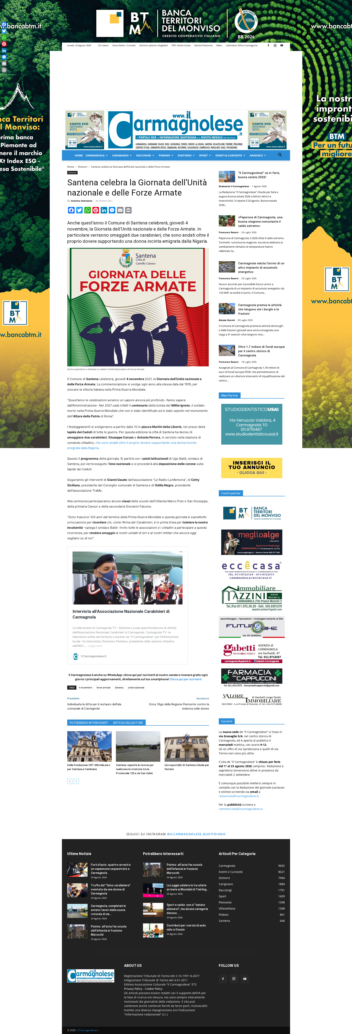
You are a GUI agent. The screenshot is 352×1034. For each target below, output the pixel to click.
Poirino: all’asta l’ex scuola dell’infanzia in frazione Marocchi (108, 930)
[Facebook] (268, 45)
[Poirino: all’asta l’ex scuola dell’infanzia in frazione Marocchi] (77, 931)
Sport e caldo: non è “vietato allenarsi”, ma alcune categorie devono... (187, 909)
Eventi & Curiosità (229, 155)
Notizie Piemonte (203, 45)
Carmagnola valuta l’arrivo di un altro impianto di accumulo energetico (261, 268)
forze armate (103, 687)
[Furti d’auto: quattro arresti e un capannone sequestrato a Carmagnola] (77, 870)
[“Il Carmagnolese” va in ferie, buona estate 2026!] (227, 176)
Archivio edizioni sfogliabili (154, 45)
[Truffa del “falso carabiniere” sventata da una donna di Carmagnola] (77, 890)
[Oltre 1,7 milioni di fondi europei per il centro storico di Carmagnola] (227, 350)
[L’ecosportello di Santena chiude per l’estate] (187, 746)
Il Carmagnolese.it (88, 1030)
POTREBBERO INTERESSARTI (89, 722)
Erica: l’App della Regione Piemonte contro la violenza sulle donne (179, 706)
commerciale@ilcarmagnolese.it (240, 809)
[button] (280, 155)
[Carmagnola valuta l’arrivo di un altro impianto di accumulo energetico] (227, 267)
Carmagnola (95, 155)
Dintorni (184, 155)
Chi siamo (103, 45)
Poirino (164, 155)
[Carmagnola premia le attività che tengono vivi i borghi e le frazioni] (227, 308)
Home (79, 155)
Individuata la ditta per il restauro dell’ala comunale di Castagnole (94, 706)
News (219, 45)
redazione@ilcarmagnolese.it (238, 796)
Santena (119, 687)
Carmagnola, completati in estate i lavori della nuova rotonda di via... (108, 910)
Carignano (120, 155)
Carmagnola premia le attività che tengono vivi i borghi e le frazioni (260, 309)
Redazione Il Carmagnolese (234, 186)
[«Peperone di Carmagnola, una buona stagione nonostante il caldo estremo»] (227, 220)
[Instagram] (275, 45)
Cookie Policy (153, 989)
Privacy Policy (133, 989)
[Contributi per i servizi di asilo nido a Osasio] (153, 930)
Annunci (256, 155)
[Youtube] (282, 45)
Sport (203, 155)
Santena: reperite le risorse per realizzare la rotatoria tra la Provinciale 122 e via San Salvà (135, 769)
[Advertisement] (176, 78)
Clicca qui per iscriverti (185, 679)
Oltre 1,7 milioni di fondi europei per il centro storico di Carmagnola (261, 351)
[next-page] (76, 781)
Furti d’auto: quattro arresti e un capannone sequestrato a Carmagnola (111, 869)
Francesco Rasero (229, 232)
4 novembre (85, 687)
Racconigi (143, 155)
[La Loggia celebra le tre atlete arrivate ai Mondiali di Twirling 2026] (153, 890)
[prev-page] (69, 781)
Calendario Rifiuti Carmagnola (241, 45)
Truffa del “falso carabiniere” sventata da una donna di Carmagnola (111, 889)
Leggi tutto (95, 645)
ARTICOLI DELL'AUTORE (128, 722)
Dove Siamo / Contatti (124, 45)
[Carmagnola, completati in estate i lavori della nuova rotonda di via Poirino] (77, 911)
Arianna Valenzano (81, 200)
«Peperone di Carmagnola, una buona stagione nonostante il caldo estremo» (260, 221)
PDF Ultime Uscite (181, 45)
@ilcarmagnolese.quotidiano (196, 834)
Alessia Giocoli (227, 320)
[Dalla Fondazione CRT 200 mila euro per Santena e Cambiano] (89, 746)
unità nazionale (136, 687)
